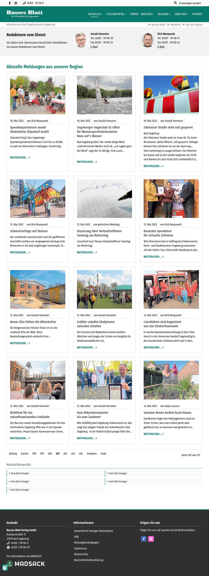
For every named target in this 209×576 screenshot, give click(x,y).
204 (81, 453)
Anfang (13, 453)
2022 (20, 489)
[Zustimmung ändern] (5, 567)
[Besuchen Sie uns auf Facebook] (10, 3)
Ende (103, 453)
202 (65, 453)
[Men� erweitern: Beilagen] (170, 14)
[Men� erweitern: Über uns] (188, 14)
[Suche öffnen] (175, 3)
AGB (76, 536)
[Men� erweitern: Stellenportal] (126, 14)
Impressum (80, 548)
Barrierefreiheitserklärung (88, 560)
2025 (118, 473)
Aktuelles (175, 24)
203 (73, 453)
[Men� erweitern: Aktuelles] (102, 14)
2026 (20, 473)
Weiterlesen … (19, 157)
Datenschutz (81, 554)
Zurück (24, 453)
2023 (118, 481)
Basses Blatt (158, 24)
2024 (20, 481)
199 (42, 453)
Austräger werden (191, 3)
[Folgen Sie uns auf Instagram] (16, 3)
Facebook (143, 539)
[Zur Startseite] (25, 14)
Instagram (151, 539)
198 (34, 453)
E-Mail (94, 46)
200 (50, 453)
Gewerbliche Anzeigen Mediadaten (93, 531)
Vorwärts (92, 453)
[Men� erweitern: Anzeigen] (153, 14)
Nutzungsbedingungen (86, 542)
